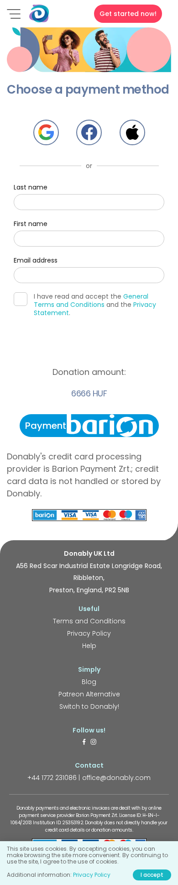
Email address (36, 260)
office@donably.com (116, 777)
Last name (30, 187)
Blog (89, 681)
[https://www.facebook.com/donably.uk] (84, 742)
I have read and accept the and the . (95, 304)
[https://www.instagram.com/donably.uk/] (93, 742)
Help (89, 645)
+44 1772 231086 (52, 777)
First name (30, 223)
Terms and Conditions (89, 621)
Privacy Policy (89, 633)
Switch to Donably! (89, 706)
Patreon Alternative (89, 694)
